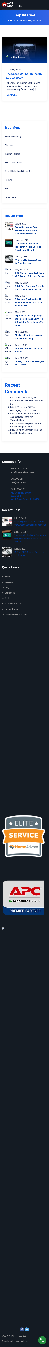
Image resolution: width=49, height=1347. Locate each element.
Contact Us (10, 593)
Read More (11, 95)
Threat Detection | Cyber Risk (19, 171)
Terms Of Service (13, 603)
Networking (10, 197)
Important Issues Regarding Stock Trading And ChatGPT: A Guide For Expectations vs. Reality (29, 320)
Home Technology (13, 136)
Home (7, 576)
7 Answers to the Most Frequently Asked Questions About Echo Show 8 (28, 246)
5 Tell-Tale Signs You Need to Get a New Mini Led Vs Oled (29, 288)
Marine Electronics (13, 162)
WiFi (7, 188)
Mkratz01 (14, 407)
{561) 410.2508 (18, 482)
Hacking (8, 180)
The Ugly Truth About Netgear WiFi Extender (29, 363)
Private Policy (11, 609)
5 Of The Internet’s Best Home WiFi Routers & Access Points (29, 275)
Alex (12, 397)
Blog (7, 587)
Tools (7, 598)
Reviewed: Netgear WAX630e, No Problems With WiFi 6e (26, 400)
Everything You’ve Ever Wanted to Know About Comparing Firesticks (26, 230)
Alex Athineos (19, 57)
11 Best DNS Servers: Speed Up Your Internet (28, 261)
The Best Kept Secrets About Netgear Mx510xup (29, 337)
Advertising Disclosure (16, 614)
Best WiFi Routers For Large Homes (28, 350)
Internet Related (12, 154)
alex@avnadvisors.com (23, 472)
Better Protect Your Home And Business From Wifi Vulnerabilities (26, 416)
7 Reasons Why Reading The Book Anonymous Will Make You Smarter (29, 302)
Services (9, 582)
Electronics (10, 145)
